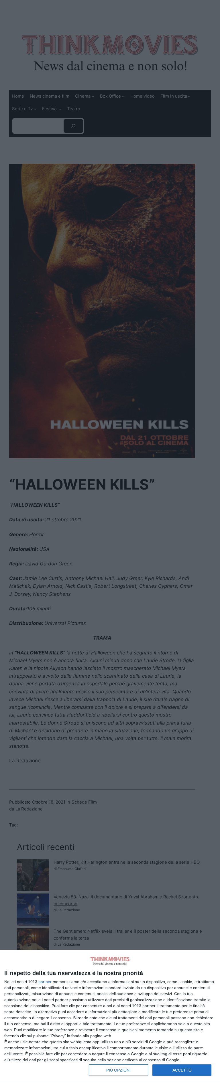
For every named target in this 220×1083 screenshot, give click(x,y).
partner (45, 982)
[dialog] (110, 1016)
